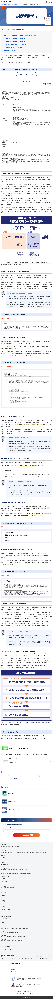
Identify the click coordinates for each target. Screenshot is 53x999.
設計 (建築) (6, 882)
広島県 (10, 936)
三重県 (27, 928)
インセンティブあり (37, 958)
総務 (10, 896)
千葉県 (13, 924)
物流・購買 (3, 906)
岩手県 (8, 919)
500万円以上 (13, 948)
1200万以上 (46, 948)
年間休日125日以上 (45, 956)
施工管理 (2, 882)
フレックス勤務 (30, 956)
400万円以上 (8, 948)
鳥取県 (2, 936)
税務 (12, 896)
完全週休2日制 (35, 956)
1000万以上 (37, 948)
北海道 (2, 919)
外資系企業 (46, 958)
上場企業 (42, 958)
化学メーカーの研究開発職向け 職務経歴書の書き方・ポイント (20, 35)
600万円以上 (18, 948)
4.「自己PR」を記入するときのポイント (14, 47)
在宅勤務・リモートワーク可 (18, 956)
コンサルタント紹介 (4, 846)
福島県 (19, 919)
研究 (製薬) (8, 887)
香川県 (19, 936)
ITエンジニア (3, 859)
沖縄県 (22, 940)
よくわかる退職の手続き (36, 852)
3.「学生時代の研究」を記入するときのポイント (16, 44)
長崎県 (8, 940)
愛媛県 (21, 936)
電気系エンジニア (23, 865)
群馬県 (8, 924)
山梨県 (13, 928)
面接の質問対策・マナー (20, 852)
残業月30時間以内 (15, 958)
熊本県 (10, 940)
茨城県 (2, 924)
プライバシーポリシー (21, 993)
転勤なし (25, 956)
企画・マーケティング (4, 910)
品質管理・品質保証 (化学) (22, 869)
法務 (8, 896)
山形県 (16, 919)
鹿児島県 (19, 940)
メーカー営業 (3, 901)
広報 (6, 896)
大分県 (13, 940)
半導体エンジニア (4, 865)
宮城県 (10, 919)
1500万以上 (9, 949)
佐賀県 (5, 940)
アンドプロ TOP (3, 4)
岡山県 (8, 936)
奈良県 (13, 932)
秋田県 (13, 919)
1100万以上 (41, 948)
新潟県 (2, 928)
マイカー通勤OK (21, 958)
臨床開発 (4, 887)
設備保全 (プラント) (26, 882)
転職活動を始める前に (4, 852)
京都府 (5, 932)
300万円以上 (3, 948)
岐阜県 (19, 928)
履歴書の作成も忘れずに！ (10, 50)
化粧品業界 (3, 873)
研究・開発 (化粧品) (8, 873)
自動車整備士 (3, 878)
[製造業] (2, 862)
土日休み (40, 956)
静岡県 (21, 928)
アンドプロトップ (14, 967)
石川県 (8, 928)
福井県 (10, 928)
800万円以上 (27, 948)
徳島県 (16, 936)
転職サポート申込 (11, 846)
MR (1, 887)
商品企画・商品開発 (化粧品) (17, 873)
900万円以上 (32, 948)
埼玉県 (10, 924)
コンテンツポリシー (32, 993)
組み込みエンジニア (10, 865)
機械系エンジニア (17, 865)
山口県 (13, 936)
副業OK (32, 958)
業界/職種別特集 (14, 969)
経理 (2, 896)
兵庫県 (10, 932)
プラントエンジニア (19, 882)
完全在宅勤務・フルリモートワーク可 (7, 956)
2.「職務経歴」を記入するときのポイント (14, 41)
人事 (21, 896)
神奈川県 (19, 924)
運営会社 (19, 991)
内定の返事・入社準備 (27, 852)
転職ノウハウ (10, 4)
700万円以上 (22, 948)
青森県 (5, 919)
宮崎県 (16, 940)
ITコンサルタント (9, 859)
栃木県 (5, 924)
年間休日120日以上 (9, 958)
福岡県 (2, 940)
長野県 (16, 928)
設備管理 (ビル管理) (12, 882)
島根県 (5, 936)
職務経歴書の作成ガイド (44, 852)
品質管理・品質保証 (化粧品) (27, 873)
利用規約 (33, 991)
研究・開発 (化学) (4, 869)
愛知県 (24, 928)
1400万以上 (4, 949)
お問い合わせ (16, 846)
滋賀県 (2, 932)
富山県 (5, 928)
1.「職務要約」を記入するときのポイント (14, 38)
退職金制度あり (27, 958)
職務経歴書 (15, 4)
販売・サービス (3, 892)
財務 (4, 896)
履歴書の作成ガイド (12, 852)
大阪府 (8, 932)
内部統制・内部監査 (16, 896)
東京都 (16, 924)
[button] (26, 33)
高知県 (24, 936)
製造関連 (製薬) (12, 887)
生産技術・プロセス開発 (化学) (12, 869)
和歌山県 (16, 932)
